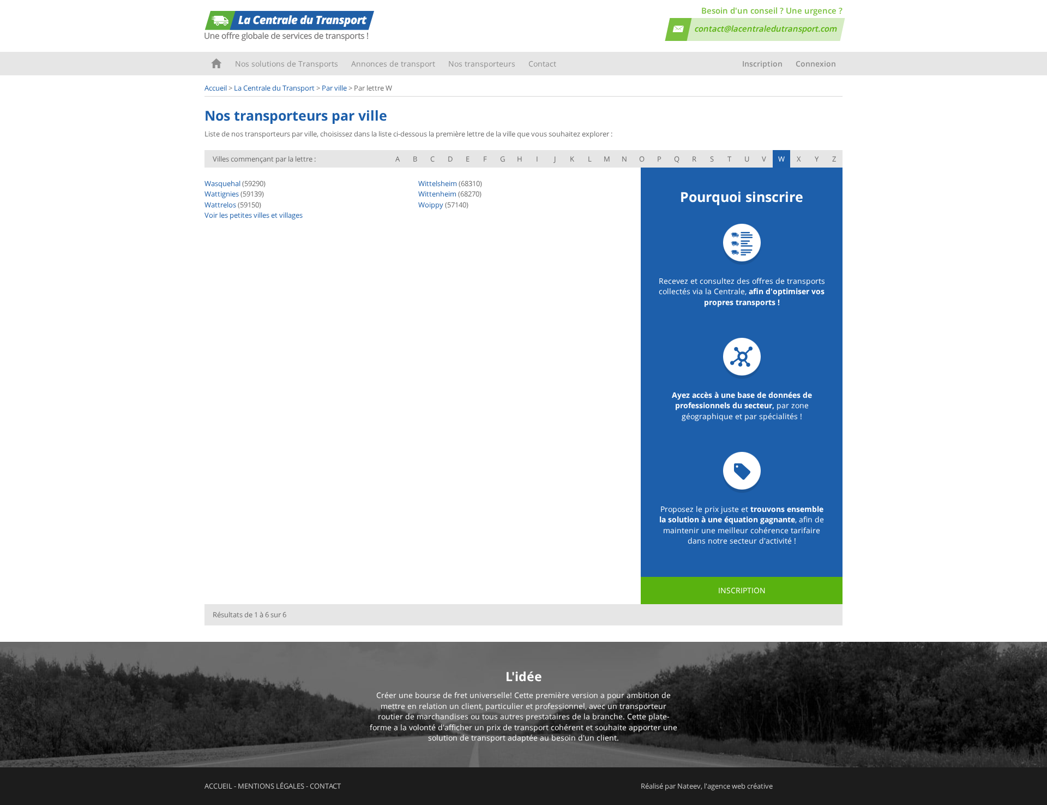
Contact (542, 63)
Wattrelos (220, 205)
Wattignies (221, 194)
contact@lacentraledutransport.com (766, 28)
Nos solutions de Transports (286, 63)
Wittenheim (437, 194)
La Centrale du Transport (274, 88)
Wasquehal (222, 183)
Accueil (216, 63)
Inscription (762, 63)
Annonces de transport (393, 63)
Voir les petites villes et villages (253, 215)
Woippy (430, 205)
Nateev (689, 786)
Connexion (816, 63)
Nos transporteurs (481, 63)
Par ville (334, 88)
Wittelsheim (437, 183)
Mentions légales (271, 786)
